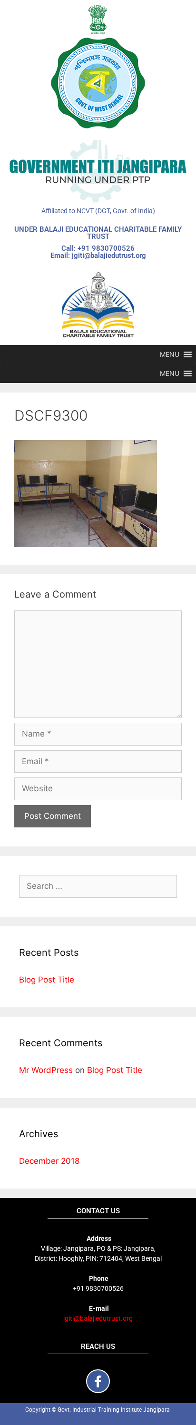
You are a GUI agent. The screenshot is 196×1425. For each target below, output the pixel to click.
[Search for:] (98, 886)
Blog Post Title (46, 979)
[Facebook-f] (98, 1381)
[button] (169, 354)
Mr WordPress (46, 1070)
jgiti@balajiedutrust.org (98, 1318)
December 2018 (49, 1161)
